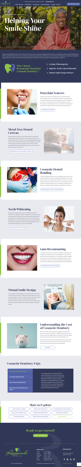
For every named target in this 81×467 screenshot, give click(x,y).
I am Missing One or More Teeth (40, 413)
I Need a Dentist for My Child (40, 409)
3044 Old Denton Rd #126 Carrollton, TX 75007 (68, 454)
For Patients (36, 4)
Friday (38, 458)
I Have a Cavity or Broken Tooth (19, 413)
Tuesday (38, 453)
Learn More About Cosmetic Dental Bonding (51, 189)
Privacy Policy (69, 463)
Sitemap (64, 463)
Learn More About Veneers (47, 110)
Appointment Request (74, 4)
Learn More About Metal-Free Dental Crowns (20, 151)
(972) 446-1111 (50, 2)
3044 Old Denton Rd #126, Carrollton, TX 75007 (34, 1)
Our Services (28, 4)
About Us (21, 4)
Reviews (53, 4)
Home (16, 4)
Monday (38, 452)
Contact (58, 4)
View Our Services (62, 416)
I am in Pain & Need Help (19, 416)
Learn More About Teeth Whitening (17, 227)
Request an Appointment (40, 435)
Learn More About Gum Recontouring (50, 266)
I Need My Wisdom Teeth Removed (40, 416)
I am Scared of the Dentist (62, 413)
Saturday (38, 460)
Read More (47, 347)
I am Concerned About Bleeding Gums (62, 409)
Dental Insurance (45, 4)
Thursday (38, 457)
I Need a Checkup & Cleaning (18, 409)
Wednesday (39, 455)
